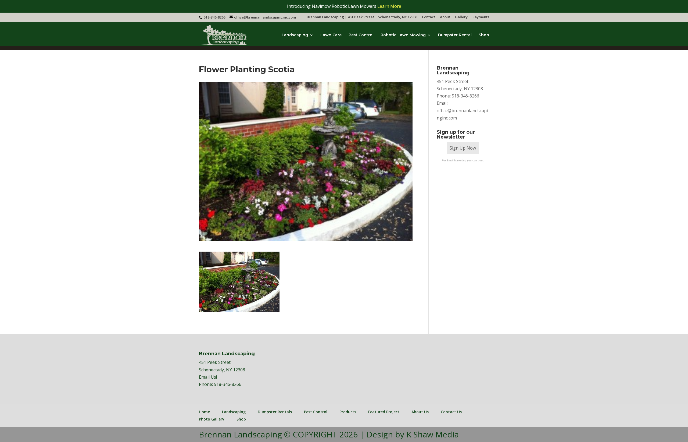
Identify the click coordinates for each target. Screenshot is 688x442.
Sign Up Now (463, 148)
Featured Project (383, 411)
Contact (428, 17)
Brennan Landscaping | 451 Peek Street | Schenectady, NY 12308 (362, 17)
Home (204, 411)
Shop (484, 35)
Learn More (389, 6)
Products (347, 411)
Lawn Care (331, 35)
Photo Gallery (211, 419)
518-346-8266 (227, 384)
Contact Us (451, 411)
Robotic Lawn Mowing (403, 35)
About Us (420, 411)
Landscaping (295, 35)
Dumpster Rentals (275, 411)
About (445, 17)
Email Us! (208, 377)
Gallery (461, 17)
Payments (480, 17)
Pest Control (361, 35)
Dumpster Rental (455, 35)
